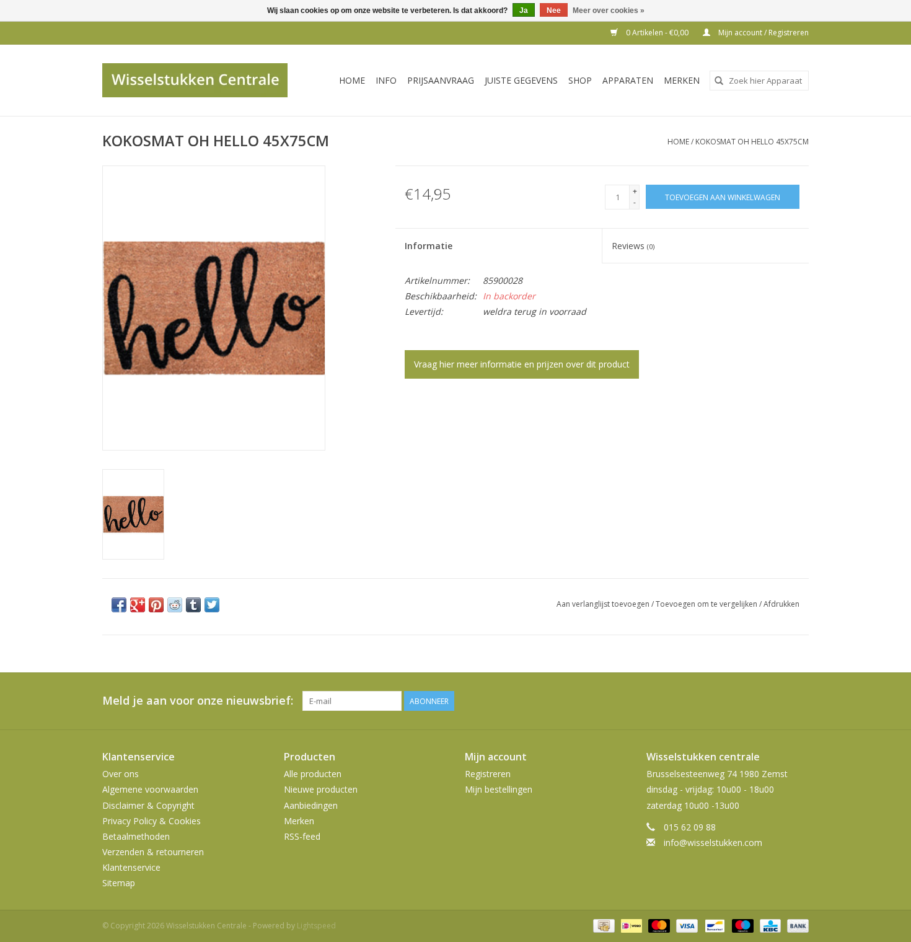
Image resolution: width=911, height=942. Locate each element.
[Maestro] (741, 925)
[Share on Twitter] (212, 604)
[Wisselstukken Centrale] (201, 80)
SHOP (580, 80)
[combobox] (759, 80)
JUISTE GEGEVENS (521, 80)
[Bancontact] (713, 925)
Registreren (488, 774)
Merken (682, 80)
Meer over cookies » (609, 10)
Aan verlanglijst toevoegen (604, 604)
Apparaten (627, 80)
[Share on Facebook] (119, 604)
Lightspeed (316, 925)
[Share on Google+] (137, 604)
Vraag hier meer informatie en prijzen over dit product (522, 364)
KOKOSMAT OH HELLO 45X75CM (752, 141)
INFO (386, 80)
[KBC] (769, 925)
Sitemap (118, 883)
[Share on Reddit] (174, 604)
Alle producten (312, 774)
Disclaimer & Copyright (148, 805)
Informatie (428, 246)
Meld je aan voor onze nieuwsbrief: (197, 700)
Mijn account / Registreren (762, 32)
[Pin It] (156, 604)
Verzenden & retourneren (153, 852)
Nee (554, 10)
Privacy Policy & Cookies (151, 821)
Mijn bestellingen (498, 789)
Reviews (633, 246)
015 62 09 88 (690, 827)
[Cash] (602, 925)
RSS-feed (302, 836)
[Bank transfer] (796, 925)
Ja (523, 10)
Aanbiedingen (311, 805)
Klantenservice (131, 867)
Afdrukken (781, 604)
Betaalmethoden (136, 836)
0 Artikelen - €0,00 (657, 32)
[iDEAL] (630, 925)
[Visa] (686, 925)
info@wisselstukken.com (713, 842)
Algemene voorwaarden (150, 789)
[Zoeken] (719, 80)
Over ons (120, 774)
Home (352, 80)
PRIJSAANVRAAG (440, 80)
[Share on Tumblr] (193, 604)
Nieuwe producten (321, 789)
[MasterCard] (658, 925)
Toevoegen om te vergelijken (707, 604)
